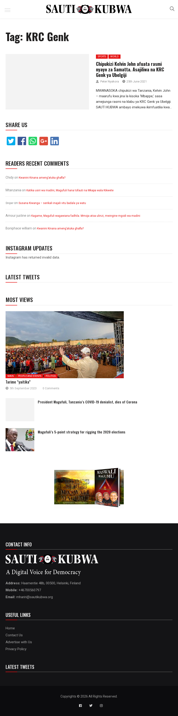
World (114, 56)
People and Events (29, 376)
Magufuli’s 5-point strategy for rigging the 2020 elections (81, 431)
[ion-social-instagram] (101, 705)
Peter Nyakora (109, 81)
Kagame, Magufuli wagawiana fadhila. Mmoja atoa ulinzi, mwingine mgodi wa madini (85, 215)
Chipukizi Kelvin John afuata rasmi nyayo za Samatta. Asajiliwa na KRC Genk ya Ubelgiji (130, 69)
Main (10, 376)
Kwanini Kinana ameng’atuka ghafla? (42, 177)
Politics (51, 376)
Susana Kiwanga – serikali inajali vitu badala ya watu (52, 203)
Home (10, 628)
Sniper (9, 203)
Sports (102, 56)
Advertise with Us (19, 642)
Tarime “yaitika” (18, 382)
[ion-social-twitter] (90, 705)
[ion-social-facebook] (80, 705)
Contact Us (14, 635)
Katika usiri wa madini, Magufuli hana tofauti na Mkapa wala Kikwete (70, 190)
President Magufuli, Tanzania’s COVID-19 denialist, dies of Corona (87, 401)
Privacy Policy (16, 649)
